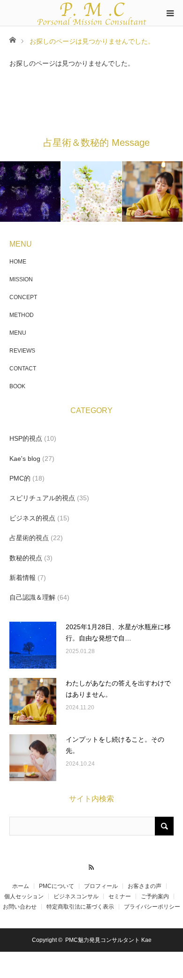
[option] (30, 191)
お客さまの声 (144, 886)
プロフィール (101, 886)
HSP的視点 (25, 438)
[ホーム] (12, 39)
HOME (17, 261)
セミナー (119, 896)
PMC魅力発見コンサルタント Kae (108, 940)
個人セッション (24, 896)
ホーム (20, 886)
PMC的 (19, 478)
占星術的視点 (29, 538)
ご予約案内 (155, 896)
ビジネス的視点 (32, 518)
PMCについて (56, 886)
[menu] (170, 13)
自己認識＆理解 (32, 597)
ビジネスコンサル (76, 896)
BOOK (17, 386)
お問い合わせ (20, 907)
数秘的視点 (25, 558)
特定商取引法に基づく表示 (80, 907)
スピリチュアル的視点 (42, 498)
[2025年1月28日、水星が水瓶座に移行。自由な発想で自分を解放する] (32, 645)
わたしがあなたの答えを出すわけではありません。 (118, 688)
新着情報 (22, 577)
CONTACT (22, 368)
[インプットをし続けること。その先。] (32, 757)
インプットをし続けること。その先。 (115, 745)
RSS (92, 866)
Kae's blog (24, 458)
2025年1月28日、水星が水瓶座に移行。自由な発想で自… (118, 632)
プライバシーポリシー (152, 907)
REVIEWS (22, 350)
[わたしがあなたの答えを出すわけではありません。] (32, 701)
